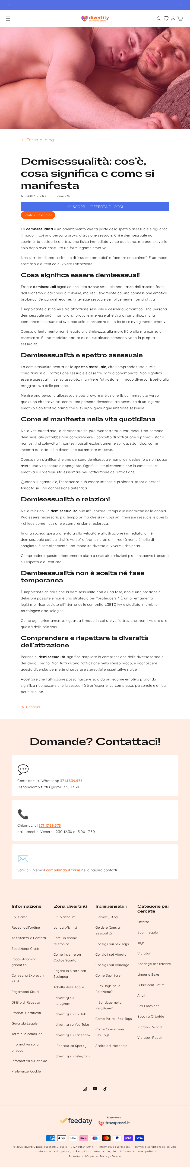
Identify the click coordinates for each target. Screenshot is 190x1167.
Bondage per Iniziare (154, 964)
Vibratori (144, 953)
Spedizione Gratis (26, 949)
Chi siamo (19, 917)
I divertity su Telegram (72, 1056)
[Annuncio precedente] (9, 5)
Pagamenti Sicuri (25, 992)
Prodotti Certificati (26, 1013)
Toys (141, 943)
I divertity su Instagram (64, 1001)
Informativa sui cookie (29, 1061)
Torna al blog (40, 139)
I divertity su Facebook (72, 1035)
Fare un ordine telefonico (65, 941)
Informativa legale (103, 1151)
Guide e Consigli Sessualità (108, 930)
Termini (116, 1156)
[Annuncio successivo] (181, 5)
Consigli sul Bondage (112, 965)
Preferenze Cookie (26, 1071)
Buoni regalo (147, 932)
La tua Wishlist (65, 927)
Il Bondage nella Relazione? (108, 1005)
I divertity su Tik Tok (70, 1014)
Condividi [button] (33, 707)
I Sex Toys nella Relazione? (107, 989)
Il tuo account (65, 917)
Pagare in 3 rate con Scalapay (70, 974)
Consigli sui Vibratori (112, 954)
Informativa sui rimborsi (114, 1146)
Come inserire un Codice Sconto (67, 957)
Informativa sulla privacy (25, 1047)
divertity (29, 1146)
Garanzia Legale (25, 1023)
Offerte (143, 922)
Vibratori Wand (149, 1027)
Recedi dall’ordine (26, 927)
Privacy (105, 1156)
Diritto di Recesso (26, 1002)
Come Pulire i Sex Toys (113, 1019)
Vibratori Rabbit (150, 1037)
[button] (8, 19)
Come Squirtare (107, 975)
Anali (141, 995)
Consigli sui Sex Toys (112, 944)
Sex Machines (148, 1006)
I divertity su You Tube (71, 1024)
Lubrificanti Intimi (151, 985)
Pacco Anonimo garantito (24, 962)
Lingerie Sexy (148, 974)
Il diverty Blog (106, 917)
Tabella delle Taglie (69, 987)
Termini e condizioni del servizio (156, 1146)
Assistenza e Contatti (29, 938)
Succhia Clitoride (150, 1016)
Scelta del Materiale (111, 1046)
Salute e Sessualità (38, 215)
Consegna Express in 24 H (28, 978)
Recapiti (81, 1151)
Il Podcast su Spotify (70, 1046)
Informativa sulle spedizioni (138, 1151)
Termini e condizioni (27, 1034)
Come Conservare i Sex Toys (110, 1032)
